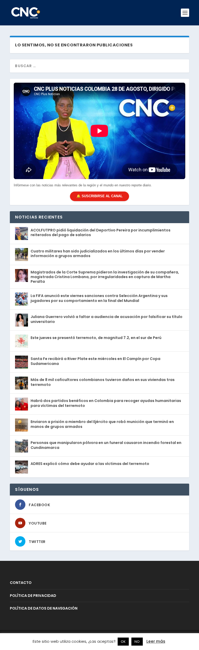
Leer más (155, 641)
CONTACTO (21, 582)
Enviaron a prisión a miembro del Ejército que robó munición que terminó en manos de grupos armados (102, 424)
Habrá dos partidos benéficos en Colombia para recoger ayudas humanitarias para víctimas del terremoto (106, 403)
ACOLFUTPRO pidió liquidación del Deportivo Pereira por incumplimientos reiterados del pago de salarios (100, 232)
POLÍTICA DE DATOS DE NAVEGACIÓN (43, 608)
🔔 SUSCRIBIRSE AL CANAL (99, 196)
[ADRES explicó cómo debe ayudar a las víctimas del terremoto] (21, 467)
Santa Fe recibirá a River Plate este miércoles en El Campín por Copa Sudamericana (95, 361)
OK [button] (123, 641)
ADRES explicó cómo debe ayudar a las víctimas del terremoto (90, 463)
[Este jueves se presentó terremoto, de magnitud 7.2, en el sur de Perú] (21, 341)
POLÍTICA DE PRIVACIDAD (33, 595)
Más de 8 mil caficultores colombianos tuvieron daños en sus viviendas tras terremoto (103, 382)
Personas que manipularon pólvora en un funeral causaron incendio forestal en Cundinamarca (106, 445)
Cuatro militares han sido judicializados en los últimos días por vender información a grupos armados (98, 253)
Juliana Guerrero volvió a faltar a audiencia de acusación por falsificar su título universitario (106, 319)
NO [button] (137, 641)
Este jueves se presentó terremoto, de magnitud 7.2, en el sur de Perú (96, 337)
